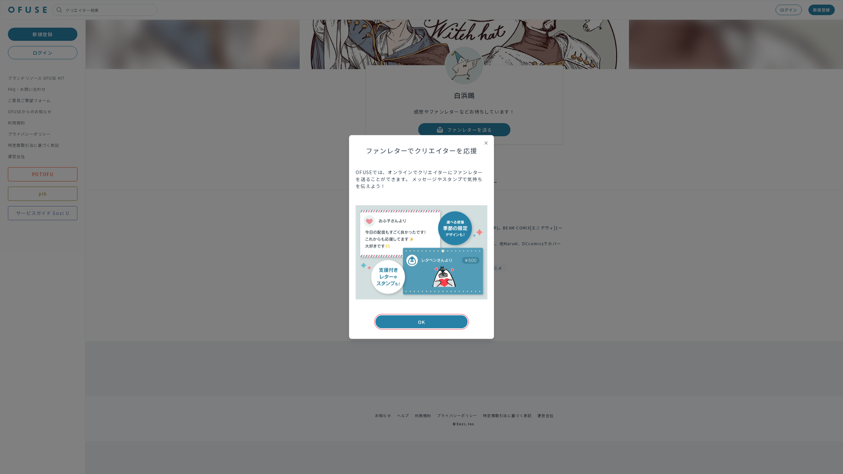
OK (421, 322)
